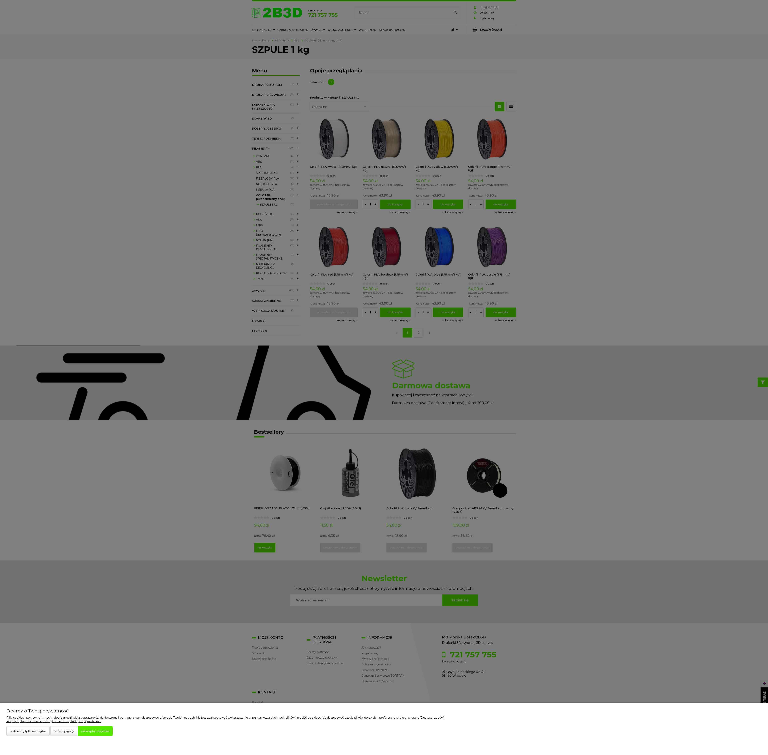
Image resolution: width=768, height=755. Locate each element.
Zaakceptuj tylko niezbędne (28, 731)
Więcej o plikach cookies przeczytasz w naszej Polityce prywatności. (53, 721)
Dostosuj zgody (64, 731)
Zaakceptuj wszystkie (95, 731)
